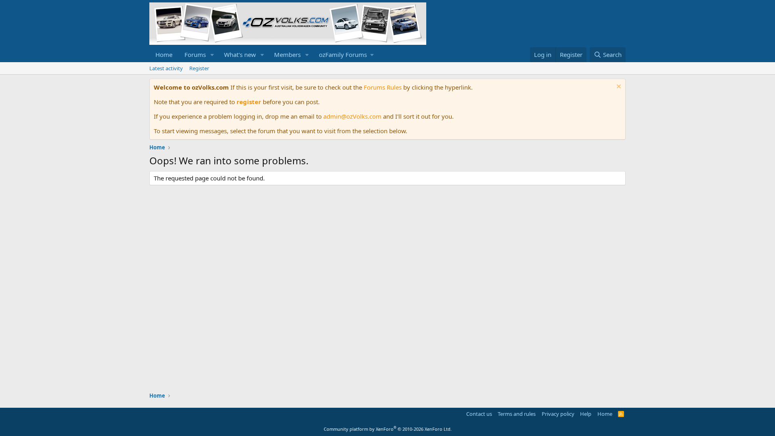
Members (287, 54)
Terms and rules (517, 413)
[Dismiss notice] (617, 87)
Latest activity (166, 68)
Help (585, 413)
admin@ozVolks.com (352, 116)
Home (163, 54)
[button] (212, 54)
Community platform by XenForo (388, 429)
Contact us (479, 413)
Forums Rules (383, 87)
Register (199, 68)
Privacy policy (558, 413)
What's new (240, 54)
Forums (195, 54)
